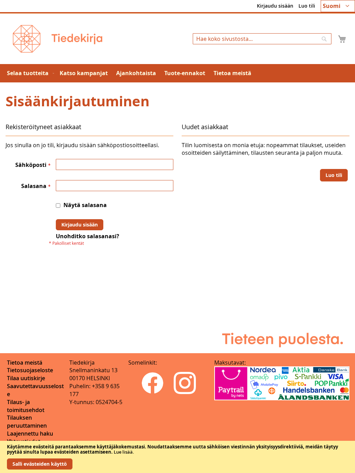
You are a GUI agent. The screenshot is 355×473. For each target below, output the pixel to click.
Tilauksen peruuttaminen (27, 421)
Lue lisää (123, 452)
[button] (338, 6)
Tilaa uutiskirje (26, 378)
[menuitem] (29, 73)
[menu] (177, 73)
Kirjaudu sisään (275, 5)
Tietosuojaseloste (30, 370)
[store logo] (57, 39)
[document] (177, 457)
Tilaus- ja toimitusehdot (25, 406)
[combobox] (262, 38)
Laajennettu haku (30, 433)
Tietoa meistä (24, 362)
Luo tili (306, 5)
